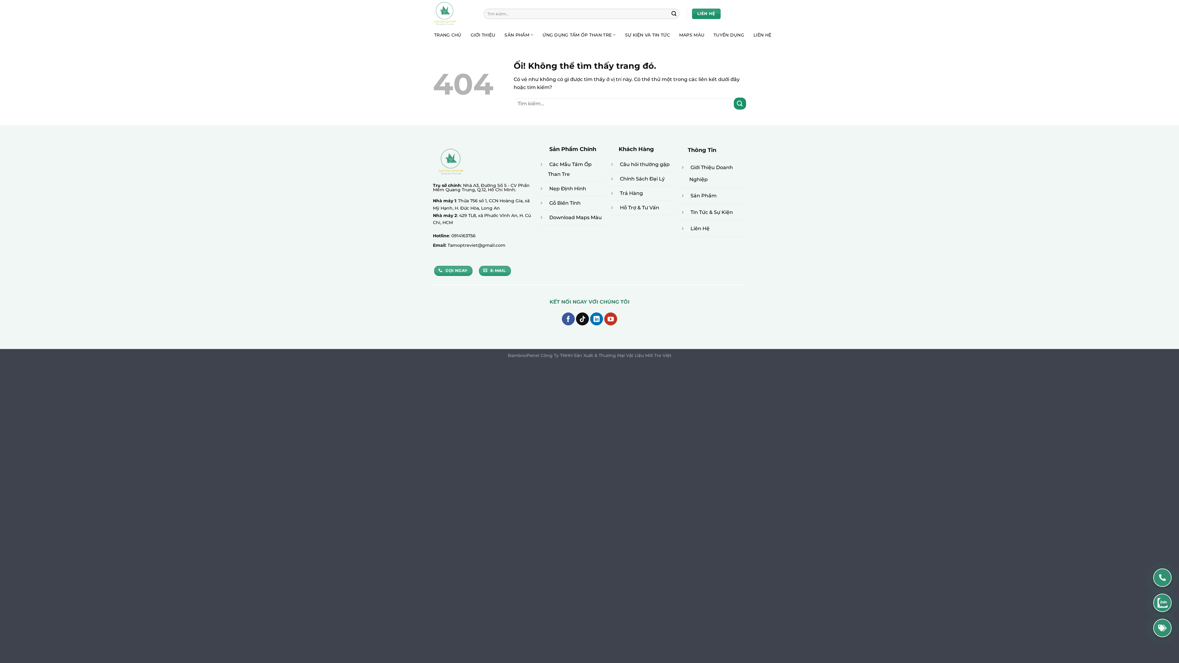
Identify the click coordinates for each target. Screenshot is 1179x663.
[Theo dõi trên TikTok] (582, 318)
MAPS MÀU (691, 35)
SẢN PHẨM (516, 35)
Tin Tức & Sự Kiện (712, 212)
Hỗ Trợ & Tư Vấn (639, 208)
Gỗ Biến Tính (565, 203)
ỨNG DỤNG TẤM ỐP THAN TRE (577, 35)
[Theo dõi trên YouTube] (610, 318)
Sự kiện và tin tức (647, 35)
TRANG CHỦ (447, 35)
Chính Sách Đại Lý (642, 179)
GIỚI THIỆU (483, 35)
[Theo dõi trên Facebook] (568, 318)
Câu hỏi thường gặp (645, 164)
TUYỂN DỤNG (729, 35)
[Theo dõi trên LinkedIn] (596, 318)
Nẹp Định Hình (567, 189)
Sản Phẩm (704, 196)
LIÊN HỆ (762, 35)
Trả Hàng (631, 193)
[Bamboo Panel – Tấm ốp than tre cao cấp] (453, 14)
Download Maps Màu (575, 217)
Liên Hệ (700, 228)
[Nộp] (674, 14)
